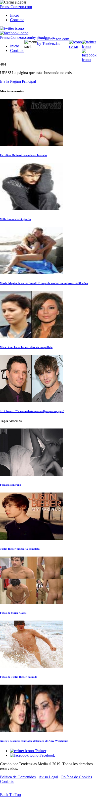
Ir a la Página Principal (18, 81)
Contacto (17, 20)
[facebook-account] (14, 33)
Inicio (14, 15)
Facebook (46, 755)
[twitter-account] (12, 28)
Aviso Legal (48, 777)
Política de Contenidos (18, 777)
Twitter (40, 751)
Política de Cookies (76, 777)
